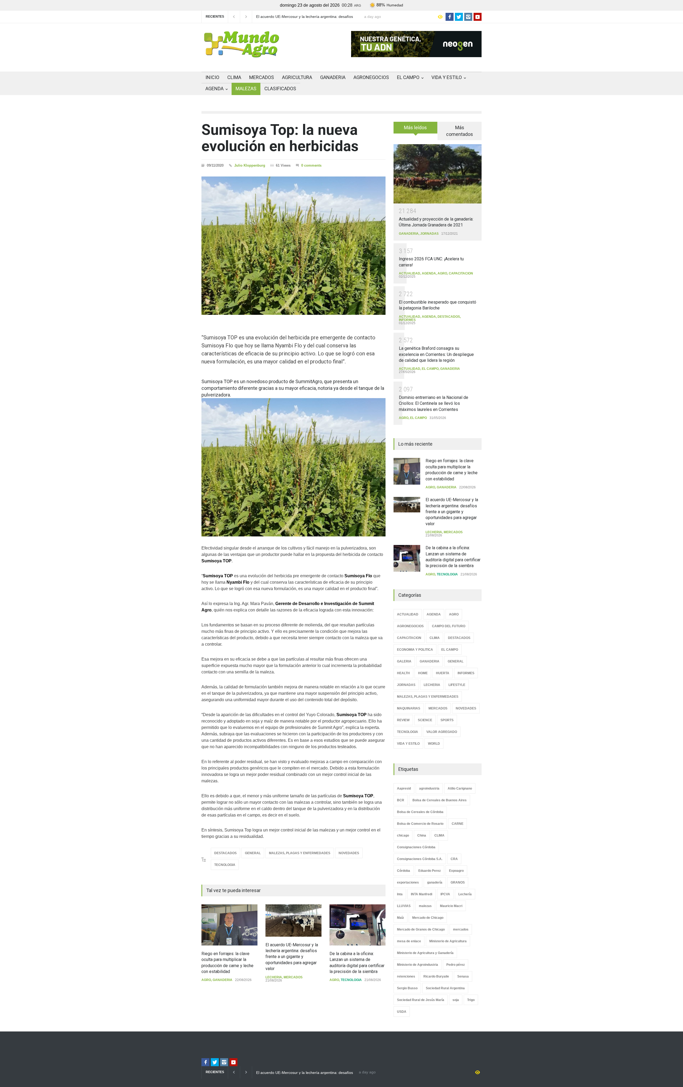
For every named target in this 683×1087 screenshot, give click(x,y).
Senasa (463, 976)
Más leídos (415, 127)
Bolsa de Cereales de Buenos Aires (439, 800)
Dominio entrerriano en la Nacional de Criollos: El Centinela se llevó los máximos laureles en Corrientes (433, 403)
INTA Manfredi (421, 894)
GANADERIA (333, 77)
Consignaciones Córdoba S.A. (419, 859)
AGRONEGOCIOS (371, 77)
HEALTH (403, 673)
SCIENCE (425, 720)
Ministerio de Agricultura (448, 941)
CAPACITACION (461, 273)
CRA (454, 859)
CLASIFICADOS (280, 88)
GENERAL (253, 853)
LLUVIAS (404, 906)
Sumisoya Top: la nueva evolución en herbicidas (280, 138)
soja (455, 1000)
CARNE (457, 824)
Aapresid (404, 788)
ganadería (434, 882)
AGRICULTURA (297, 77)
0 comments (311, 165)
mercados (460, 929)
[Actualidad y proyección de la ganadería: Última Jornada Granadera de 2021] (438, 173)
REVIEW (403, 720)
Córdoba (403, 871)
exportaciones (408, 882)
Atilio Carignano (460, 788)
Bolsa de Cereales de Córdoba (420, 812)
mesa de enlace (409, 941)
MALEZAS (246, 88)
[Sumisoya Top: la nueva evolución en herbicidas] (293, 245)
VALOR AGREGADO (441, 732)
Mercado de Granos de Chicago (421, 929)
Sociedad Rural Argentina (445, 988)
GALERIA (404, 661)
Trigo (471, 1000)
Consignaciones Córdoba (416, 847)
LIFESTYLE (456, 685)
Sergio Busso (407, 988)
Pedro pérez (455, 965)
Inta (400, 894)
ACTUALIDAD (409, 273)
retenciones (406, 976)
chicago (403, 835)
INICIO (212, 77)
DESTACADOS (225, 853)
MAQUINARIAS (408, 708)
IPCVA (445, 894)
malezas (425, 906)
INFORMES (407, 320)
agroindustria (429, 788)
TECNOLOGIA (224, 865)
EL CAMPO (408, 77)
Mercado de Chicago (427, 918)
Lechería (465, 894)
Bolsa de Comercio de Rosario (420, 824)
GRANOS (458, 882)
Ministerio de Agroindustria (417, 965)
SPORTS (447, 720)
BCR (400, 800)
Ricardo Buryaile (436, 976)
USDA (401, 1012)
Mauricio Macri (451, 906)
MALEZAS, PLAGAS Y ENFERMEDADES (299, 853)
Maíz (400, 918)
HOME (423, 673)
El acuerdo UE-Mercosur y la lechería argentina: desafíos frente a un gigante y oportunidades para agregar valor (304, 17)
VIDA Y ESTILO (446, 77)
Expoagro (456, 871)
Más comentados (459, 131)
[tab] (416, 129)
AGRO (206, 980)
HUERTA (442, 673)
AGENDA (214, 88)
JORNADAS (429, 234)
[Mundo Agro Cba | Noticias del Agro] (241, 53)
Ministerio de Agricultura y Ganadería (425, 953)
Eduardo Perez (429, 871)
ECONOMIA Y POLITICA (415, 650)
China (421, 835)
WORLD (434, 743)
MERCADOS (261, 77)
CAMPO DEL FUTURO (448, 626)
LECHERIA (273, 977)
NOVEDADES (349, 853)
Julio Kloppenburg (249, 165)
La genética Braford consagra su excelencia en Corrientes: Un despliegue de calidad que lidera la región (436, 354)
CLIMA (234, 77)
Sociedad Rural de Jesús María (420, 1000)
